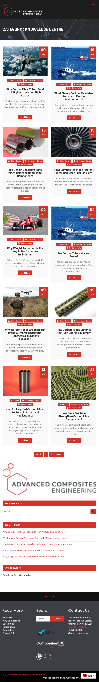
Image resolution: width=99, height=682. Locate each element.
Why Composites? (12, 620)
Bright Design (16, 80)
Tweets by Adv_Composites (17, 575)
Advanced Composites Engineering (27, 674)
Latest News (9, 626)
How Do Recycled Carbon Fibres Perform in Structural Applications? (25, 413)
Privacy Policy (9, 633)
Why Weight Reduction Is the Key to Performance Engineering (25, 251)
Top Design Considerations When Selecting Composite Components (25, 173)
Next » (59, 454)
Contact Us (8, 630)
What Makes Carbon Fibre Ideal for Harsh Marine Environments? (73, 96)
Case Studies (9, 623)
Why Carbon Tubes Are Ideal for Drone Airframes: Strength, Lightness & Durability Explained (25, 334)
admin (16, 400)
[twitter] (46, 597)
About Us (7, 617)
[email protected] (77, 626)
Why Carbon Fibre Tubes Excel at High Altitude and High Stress (25, 92)
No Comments (26, 84)
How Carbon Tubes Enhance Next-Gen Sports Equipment (73, 331)
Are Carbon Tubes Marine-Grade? (73, 254)
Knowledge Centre (35, 80)
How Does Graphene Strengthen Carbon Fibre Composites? (73, 416)
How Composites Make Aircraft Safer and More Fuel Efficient (74, 171)
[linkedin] (53, 597)
